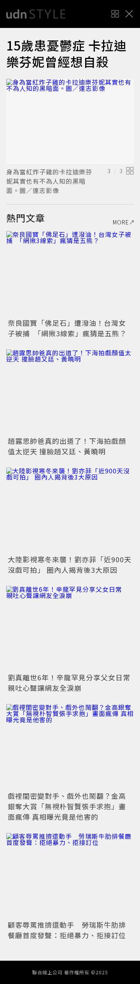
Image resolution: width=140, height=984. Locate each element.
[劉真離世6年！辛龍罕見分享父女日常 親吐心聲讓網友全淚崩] (70, 628)
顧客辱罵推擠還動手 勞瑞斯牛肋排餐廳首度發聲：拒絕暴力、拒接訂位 (67, 930)
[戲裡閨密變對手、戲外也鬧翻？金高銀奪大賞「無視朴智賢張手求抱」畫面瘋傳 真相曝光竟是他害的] (70, 746)
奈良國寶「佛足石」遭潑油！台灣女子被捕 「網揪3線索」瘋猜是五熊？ (67, 328)
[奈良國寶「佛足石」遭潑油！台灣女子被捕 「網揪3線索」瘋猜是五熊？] (70, 273)
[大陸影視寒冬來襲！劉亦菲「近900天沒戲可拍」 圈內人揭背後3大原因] (70, 510)
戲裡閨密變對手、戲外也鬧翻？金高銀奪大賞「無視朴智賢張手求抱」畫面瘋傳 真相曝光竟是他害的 (67, 806)
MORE (121, 222)
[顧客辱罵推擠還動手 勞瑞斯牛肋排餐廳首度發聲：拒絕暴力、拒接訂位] (70, 875)
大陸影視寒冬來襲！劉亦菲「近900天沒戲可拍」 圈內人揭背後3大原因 (69, 564)
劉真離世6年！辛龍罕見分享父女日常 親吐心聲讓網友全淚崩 (73, 682)
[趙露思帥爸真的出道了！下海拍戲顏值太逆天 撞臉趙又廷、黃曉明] (70, 392)
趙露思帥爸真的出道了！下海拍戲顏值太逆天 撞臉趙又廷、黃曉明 (67, 446)
